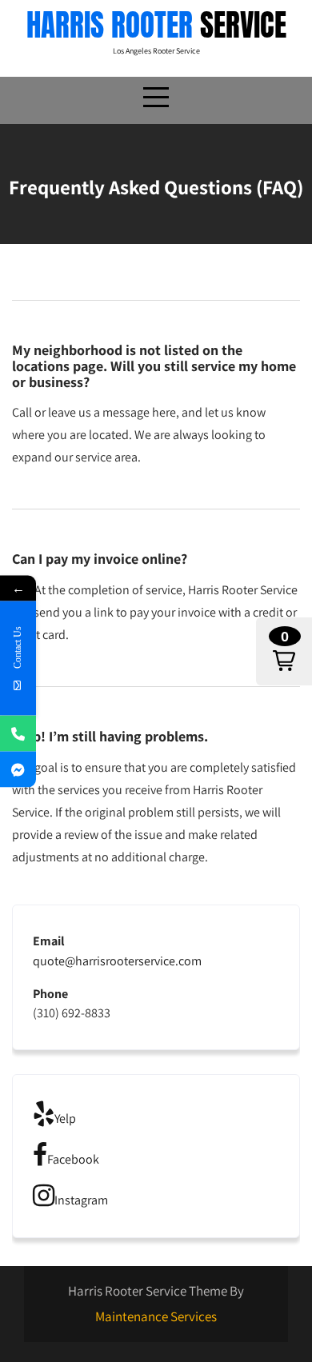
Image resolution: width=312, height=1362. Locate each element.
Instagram (81, 1200)
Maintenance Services (156, 1316)
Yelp (65, 1118)
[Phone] (18, 733)
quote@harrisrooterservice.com (117, 961)
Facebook (73, 1159)
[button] (284, 651)
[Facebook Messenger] (18, 769)
